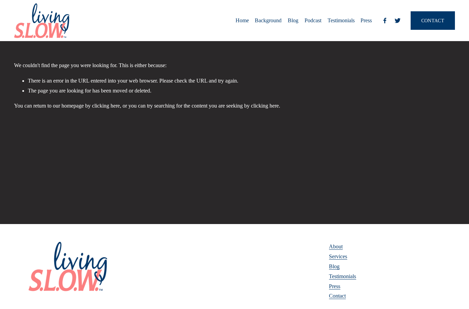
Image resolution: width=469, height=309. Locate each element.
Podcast (313, 20)
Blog (293, 20)
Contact (337, 296)
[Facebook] (384, 20)
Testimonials (341, 20)
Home (242, 20)
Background (268, 20)
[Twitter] (397, 20)
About (336, 246)
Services (338, 256)
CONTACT (432, 20)
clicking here (106, 106)
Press (366, 20)
